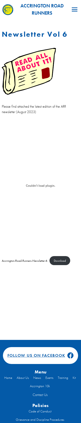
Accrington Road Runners (42, 9)
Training (63, 377)
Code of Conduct (40, 411)
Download (60, 261)
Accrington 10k (40, 386)
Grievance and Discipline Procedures (40, 419)
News (37, 377)
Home (8, 377)
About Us (23, 377)
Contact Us (40, 394)
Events (49, 377)
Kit (74, 377)
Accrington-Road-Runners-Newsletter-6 (24, 261)
